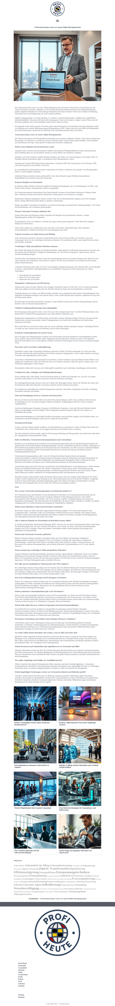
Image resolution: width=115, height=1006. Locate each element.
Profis (20, 977)
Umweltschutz (44, 889)
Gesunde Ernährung (53, 876)
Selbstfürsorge (51, 884)
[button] (57, 21)
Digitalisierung (77, 868)
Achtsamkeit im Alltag (37, 865)
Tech (20, 981)
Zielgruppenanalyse (23, 894)
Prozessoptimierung (83, 878)
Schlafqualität (70, 882)
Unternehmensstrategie (89, 889)
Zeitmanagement (77, 891)
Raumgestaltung (27, 882)
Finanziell (22, 966)
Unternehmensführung (72, 889)
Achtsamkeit (19, 866)
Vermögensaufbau (38, 892)
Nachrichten (33, 899)
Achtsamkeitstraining (61, 865)
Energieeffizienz (47, 872)
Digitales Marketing (30, 869)
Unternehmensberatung (55, 889)
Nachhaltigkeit (28, 879)
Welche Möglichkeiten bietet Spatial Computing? (32, 808)
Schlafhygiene (59, 881)
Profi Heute (22, 963)
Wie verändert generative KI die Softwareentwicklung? (26, 852)
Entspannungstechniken (73, 872)
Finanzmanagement (21, 876)
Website (21, 995)
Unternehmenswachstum (22, 892)
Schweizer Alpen (32, 884)
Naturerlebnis (41, 879)
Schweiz (18, 884)
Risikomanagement (43, 881)
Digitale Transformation (54, 868)
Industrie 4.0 (67, 875)
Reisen (20, 979)
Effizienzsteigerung (26, 872)
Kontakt (21, 986)
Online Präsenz (52, 879)
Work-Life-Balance (61, 892)
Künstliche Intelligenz (84, 876)
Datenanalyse (17, 869)
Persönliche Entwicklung (64, 879)
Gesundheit (22, 968)
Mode (20, 972)
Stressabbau (80, 885)
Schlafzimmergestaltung (86, 882)
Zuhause (21, 984)
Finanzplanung (37, 875)
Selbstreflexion (68, 885)
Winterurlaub (49, 892)
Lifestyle (21, 970)
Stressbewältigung (26, 888)
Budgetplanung (89, 866)
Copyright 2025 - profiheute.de (57, 1004)
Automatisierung (77, 866)
